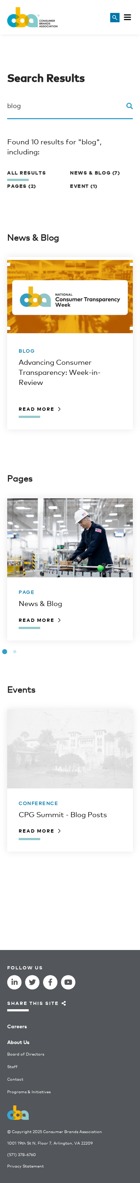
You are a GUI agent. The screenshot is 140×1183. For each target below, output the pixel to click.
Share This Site (33, 1003)
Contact (15, 1079)
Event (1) (84, 186)
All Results (26, 172)
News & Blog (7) (95, 172)
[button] (4, 651)
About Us (18, 1041)
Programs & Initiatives (29, 1091)
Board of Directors (25, 1054)
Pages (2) (21, 186)
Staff (12, 1066)
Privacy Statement (25, 1166)
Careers (17, 1026)
